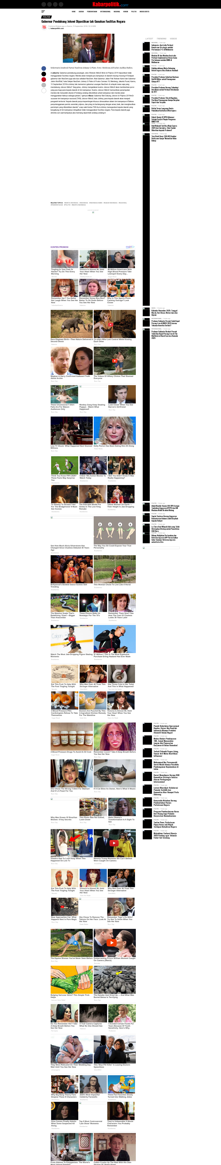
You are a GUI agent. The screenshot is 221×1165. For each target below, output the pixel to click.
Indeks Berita (144, 11)
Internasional (105, 11)
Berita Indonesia (71, 203)
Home (74, 11)
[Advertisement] (93, 140)
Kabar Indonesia (110, 203)
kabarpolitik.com (57, 28)
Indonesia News (96, 203)
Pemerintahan (92, 11)
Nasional (117, 11)
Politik (133, 11)
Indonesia (84, 203)
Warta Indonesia (79, 205)
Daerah (81, 11)
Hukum (125, 11)
